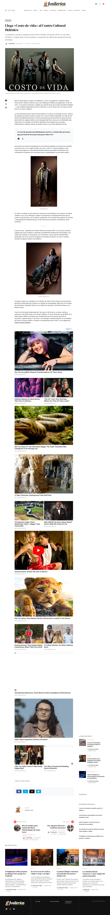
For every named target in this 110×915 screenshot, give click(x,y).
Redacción (29, 810)
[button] (6, 10)
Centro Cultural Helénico (23, 322)
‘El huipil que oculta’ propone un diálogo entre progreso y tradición (16, 873)
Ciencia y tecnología (28, 834)
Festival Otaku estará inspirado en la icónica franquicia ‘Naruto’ (94, 760)
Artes (89, 755)
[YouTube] (103, 4)
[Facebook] (96, 4)
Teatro (8, 20)
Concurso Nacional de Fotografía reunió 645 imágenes (93, 744)
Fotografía (90, 739)
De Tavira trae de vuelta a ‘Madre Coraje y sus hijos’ (40, 872)
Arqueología (91, 771)
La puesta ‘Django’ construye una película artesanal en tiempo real (67, 873)
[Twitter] (99, 4)
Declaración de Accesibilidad (68, 902)
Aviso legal (37, 901)
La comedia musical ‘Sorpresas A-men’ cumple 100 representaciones (93, 873)
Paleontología (26, 836)
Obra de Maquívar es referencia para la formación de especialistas (95, 776)
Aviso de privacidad (54, 901)
